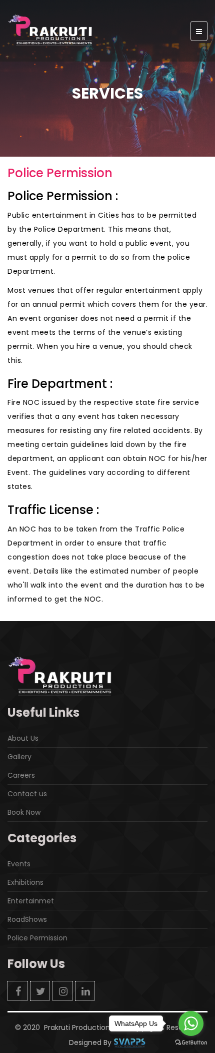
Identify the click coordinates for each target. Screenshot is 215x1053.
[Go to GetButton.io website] (191, 1042)
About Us (23, 738)
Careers (21, 775)
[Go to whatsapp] (191, 1023)
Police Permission (38, 938)
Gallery (20, 757)
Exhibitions (26, 882)
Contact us (27, 794)
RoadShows (27, 919)
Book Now (24, 812)
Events (19, 864)
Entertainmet (31, 901)
